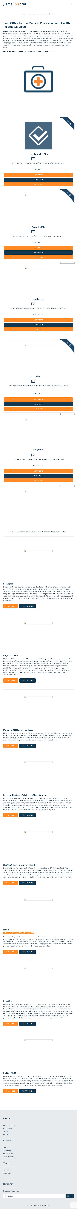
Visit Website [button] (38, 175)
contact (63, 532)
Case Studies (7, 1128)
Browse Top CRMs (9, 1125)
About (5, 1148)
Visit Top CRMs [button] (27, 606)
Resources (7, 1134)
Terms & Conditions (9, 1157)
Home (24, 14)
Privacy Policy (8, 1154)
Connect (6, 1170)
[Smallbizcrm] (14, 4)
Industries (6, 1131)
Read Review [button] (38, 179)
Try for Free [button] (38, 184)
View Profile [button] (38, 475)
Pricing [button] (38, 329)
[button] (72, 4)
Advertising (7, 1151)
